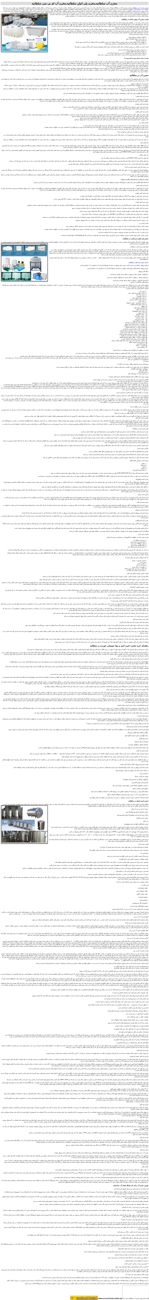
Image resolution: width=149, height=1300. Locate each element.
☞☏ (84, 1297)
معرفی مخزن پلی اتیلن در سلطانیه (138, 262)
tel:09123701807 (86, 1297)
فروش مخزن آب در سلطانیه (140, 8)
